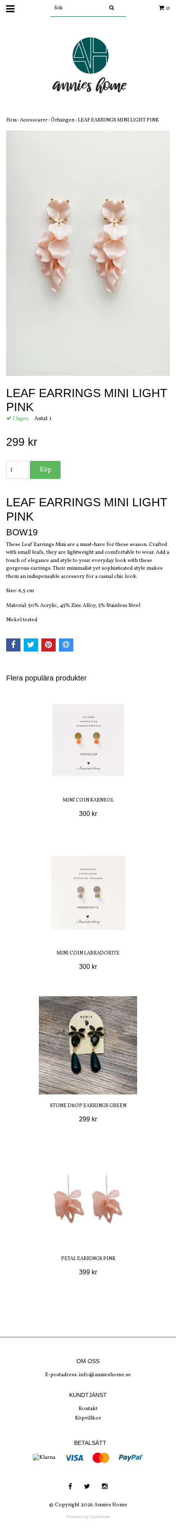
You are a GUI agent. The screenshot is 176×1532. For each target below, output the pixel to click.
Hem (13, 120)
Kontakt (88, 1409)
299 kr (88, 1119)
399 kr (88, 1272)
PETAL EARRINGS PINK (88, 1259)
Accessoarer (35, 120)
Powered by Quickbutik (88, 1516)
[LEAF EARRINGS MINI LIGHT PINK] (88, 253)
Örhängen (64, 120)
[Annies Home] (88, 68)
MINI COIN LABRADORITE (88, 953)
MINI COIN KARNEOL (88, 800)
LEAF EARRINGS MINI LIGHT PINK (119, 120)
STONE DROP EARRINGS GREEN (88, 1106)
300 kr (88, 813)
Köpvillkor (88, 1418)
